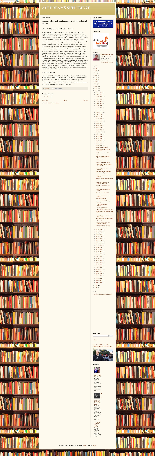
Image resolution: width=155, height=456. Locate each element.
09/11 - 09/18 (99, 121)
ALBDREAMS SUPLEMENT (66, 7)
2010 (96, 285)
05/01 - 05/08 (99, 245)
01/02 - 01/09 (99, 282)
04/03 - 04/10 (99, 254)
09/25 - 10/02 (99, 116)
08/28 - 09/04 (99, 125)
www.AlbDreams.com (107, 54)
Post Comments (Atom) (53, 103)
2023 (96, 75)
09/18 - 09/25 (99, 119)
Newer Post (45, 100)
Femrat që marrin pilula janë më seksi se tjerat (104, 195)
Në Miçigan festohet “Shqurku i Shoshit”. (97, 424)
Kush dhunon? (99, 160)
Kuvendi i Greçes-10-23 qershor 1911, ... (103, 201)
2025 (96, 70)
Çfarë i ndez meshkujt (101, 198)
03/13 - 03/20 (99, 260)
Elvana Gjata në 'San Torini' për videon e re (103, 150)
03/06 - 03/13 (99, 262)
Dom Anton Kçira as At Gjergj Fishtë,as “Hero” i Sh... (103, 226)
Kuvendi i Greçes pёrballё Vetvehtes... (102, 204)
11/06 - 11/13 (99, 103)
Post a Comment (48, 97)
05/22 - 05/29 (99, 238)
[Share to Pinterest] (61, 88)
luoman (84, 445)
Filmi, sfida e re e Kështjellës (102, 193)
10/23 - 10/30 (99, 108)
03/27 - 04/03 (99, 256)
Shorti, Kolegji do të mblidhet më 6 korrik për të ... (104, 168)
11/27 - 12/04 (99, 97)
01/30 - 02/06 (99, 273)
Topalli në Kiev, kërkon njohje (103, 162)
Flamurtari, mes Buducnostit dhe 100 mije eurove (104, 179)
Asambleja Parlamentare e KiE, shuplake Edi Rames (103, 222)
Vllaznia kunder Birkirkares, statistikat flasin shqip (102, 182)
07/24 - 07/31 (99, 136)
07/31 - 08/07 (99, 134)
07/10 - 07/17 (99, 141)
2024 (96, 73)
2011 (96, 90)
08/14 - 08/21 (99, 130)
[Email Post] (52, 88)
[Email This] (55, 88)
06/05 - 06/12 (99, 234)
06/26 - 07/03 (99, 145)
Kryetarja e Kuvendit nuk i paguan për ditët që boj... (103, 165)
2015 (96, 81)
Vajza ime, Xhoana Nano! (97, 374)
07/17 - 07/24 (99, 138)
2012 (96, 88)
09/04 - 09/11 (99, 123)
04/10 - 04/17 (99, 251)
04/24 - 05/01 (99, 247)
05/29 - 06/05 (99, 236)
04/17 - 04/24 (99, 249)
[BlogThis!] (57, 88)
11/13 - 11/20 (99, 101)
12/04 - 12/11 (99, 94)
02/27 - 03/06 (99, 265)
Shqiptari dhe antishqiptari (102, 147)
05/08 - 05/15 (99, 243)
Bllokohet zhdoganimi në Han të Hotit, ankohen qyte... (103, 157)
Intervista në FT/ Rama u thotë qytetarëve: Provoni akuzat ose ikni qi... (102, 347)
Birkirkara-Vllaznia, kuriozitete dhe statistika (104, 175)
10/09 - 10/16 (99, 112)
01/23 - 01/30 (99, 276)
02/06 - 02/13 (99, 271)
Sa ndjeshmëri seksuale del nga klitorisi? (103, 189)
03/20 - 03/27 (99, 258)
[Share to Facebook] (60, 88)
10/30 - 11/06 (99, 105)
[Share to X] (58, 88)
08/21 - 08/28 (99, 127)
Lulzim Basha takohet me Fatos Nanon (103, 186)
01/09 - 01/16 (99, 280)
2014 (96, 84)
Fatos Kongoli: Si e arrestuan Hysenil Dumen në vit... (104, 215)
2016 (96, 79)
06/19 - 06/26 (99, 229)
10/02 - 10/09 (99, 114)
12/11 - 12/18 (99, 92)
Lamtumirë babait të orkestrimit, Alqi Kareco (104, 212)
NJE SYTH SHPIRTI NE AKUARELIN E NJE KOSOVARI (104, 208)
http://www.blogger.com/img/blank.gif (103, 294)
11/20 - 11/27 (99, 99)
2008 (96, 287)
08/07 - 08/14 (99, 132)
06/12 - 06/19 (99, 232)
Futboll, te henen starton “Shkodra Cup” (103, 153)
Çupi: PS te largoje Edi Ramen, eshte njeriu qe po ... (104, 219)
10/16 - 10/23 (99, 110)
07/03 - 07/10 (99, 143)
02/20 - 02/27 (99, 267)
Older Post (85, 100)
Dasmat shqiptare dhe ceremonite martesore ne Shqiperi (103, 172)
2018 (96, 77)
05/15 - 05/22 (99, 240)
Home (65, 100)
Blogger (94, 445)
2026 (96, 68)
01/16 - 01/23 (99, 278)
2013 (96, 86)
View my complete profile (107, 62)
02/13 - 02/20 (99, 269)
